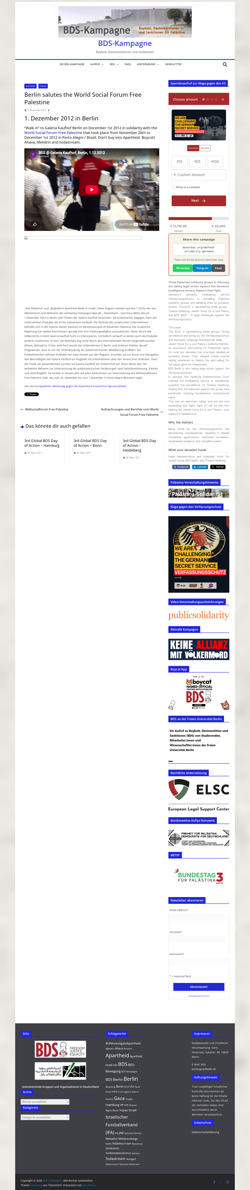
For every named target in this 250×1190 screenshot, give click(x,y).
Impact (124, 1110)
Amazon (128, 1048)
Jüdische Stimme (133, 1133)
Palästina (118, 1143)
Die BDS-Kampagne (72, 64)
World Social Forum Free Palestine (53, 132)
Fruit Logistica (124, 1092)
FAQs (128, 64)
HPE (126, 1105)
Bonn (120, 1086)
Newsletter (173, 64)
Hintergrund (146, 64)
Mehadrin (112, 1138)
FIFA (114, 1091)
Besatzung (110, 1087)
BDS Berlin (114, 1079)
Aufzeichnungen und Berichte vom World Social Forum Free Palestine (129, 412)
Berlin (131, 1078)
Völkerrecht (134, 1164)
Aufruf (95, 64)
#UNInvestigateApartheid (123, 1043)
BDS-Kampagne (125, 43)
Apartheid (117, 1055)
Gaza (119, 1098)
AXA (115, 1065)
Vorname (175, 932)
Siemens (136, 1153)
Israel (132, 1110)
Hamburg (112, 1105)
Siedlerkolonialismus (118, 1153)
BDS (112, 64)
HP (122, 1105)
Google (129, 1099)
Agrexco (110, 1048)
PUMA (127, 1143)
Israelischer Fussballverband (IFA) (122, 1124)
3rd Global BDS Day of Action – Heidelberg (139, 445)
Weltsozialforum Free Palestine (46, 409)
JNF (121, 1133)
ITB (116, 1133)
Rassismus (137, 1143)
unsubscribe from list (199, 996)
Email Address (179, 910)
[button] (102, 64)
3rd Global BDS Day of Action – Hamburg (41, 443)
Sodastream (115, 1158)
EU (132, 1086)
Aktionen (30, 86)
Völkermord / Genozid (117, 1164)
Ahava (119, 1048)
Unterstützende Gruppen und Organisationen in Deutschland (60, 1086)
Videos (43, 86)
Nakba (109, 1143)
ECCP (127, 1086)
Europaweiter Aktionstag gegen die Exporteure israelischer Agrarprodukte (80, 386)
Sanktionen (112, 1148)
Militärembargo (128, 1138)
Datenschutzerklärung (205, 1132)
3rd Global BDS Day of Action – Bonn (90, 443)
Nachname (176, 954)
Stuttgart (131, 1159)
